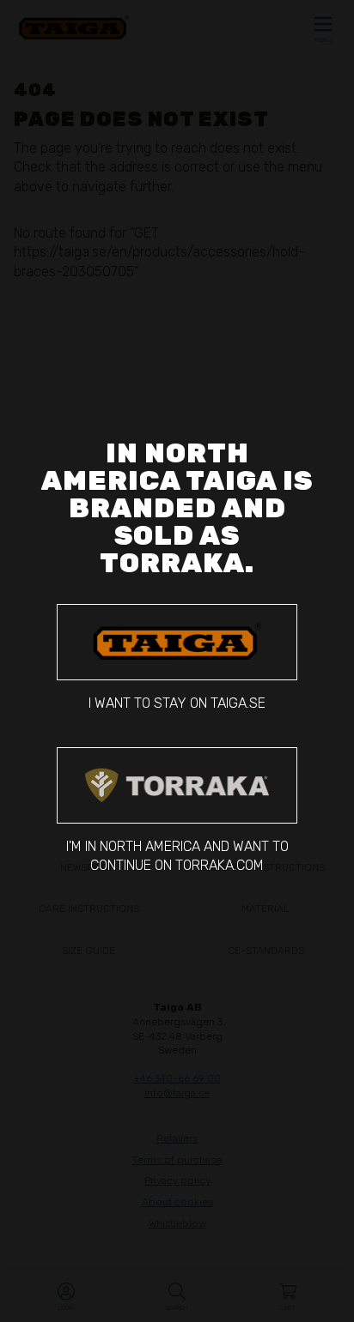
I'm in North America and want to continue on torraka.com (177, 855)
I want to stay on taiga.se (177, 703)
